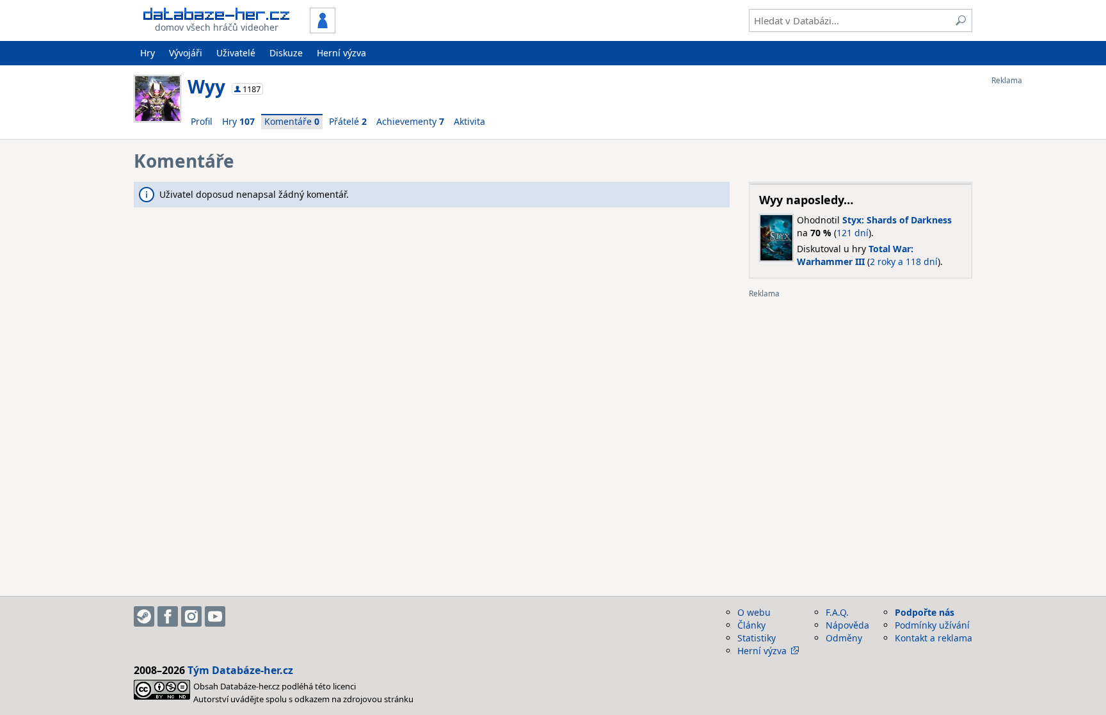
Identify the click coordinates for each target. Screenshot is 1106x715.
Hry (147, 53)
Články (751, 625)
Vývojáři (185, 53)
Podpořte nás (924, 612)
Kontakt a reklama (933, 638)
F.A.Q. (837, 612)
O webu (754, 612)
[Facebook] (167, 616)
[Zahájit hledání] (960, 20)
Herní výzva (341, 53)
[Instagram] (191, 616)
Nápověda (847, 625)
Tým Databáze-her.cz (240, 670)
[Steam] (144, 616)
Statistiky (756, 638)
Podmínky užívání (932, 625)
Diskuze (286, 53)
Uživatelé (235, 53)
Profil (201, 121)
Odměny (844, 638)
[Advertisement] (1042, 277)
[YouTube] (215, 616)
